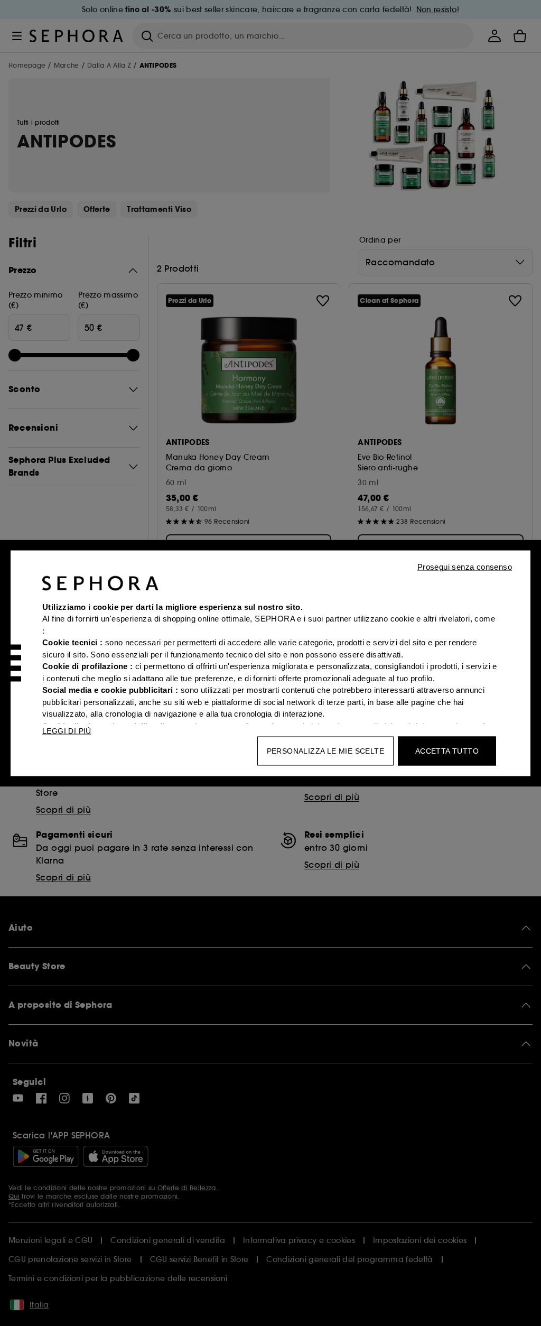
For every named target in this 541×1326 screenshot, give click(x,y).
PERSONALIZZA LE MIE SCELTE (325, 750)
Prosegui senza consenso (464, 566)
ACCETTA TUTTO (447, 750)
